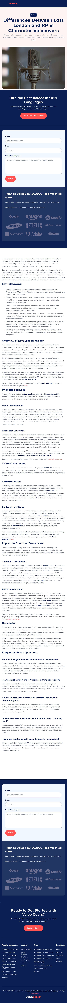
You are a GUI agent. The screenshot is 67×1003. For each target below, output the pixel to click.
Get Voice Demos (33, 928)
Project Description (12, 156)
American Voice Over (10, 949)
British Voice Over (8, 952)
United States (26, 949)
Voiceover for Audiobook (43, 952)
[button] (63, 3)
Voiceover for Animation (43, 949)
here (26, 386)
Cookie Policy (53, 991)
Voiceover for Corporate (43, 958)
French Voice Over (9, 958)
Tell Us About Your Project (33, 115)
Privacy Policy (30, 991)
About (58, 949)
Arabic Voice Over (9, 972)
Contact (59, 961)
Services (59, 952)
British (33, 15)
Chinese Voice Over (9, 974)
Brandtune (34, 993)
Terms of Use (42, 991)
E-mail (7, 136)
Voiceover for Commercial (44, 955)
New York (24, 957)
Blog (58, 958)
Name (7, 146)
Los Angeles (25, 960)
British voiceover (55, 459)
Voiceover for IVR (40, 969)
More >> (5, 977)
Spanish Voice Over (9, 961)
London (23, 963)
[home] (9, 3)
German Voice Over (9, 955)
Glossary (59, 955)
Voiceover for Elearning (43, 966)
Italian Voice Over (8, 964)
